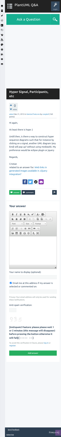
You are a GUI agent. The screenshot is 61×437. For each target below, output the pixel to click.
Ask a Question (28, 19)
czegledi (45, 114)
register (12, 346)
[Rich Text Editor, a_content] (33, 250)
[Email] (41, 181)
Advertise (10, 435)
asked (11, 114)
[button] (13, 214)
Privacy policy (54, 432)
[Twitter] (30, 181)
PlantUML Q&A (26, 5)
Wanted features (33, 114)
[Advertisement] (30, 55)
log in (46, 343)
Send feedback (13, 430)
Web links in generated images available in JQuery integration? (28, 170)
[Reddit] (35, 181)
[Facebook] (25, 181)
